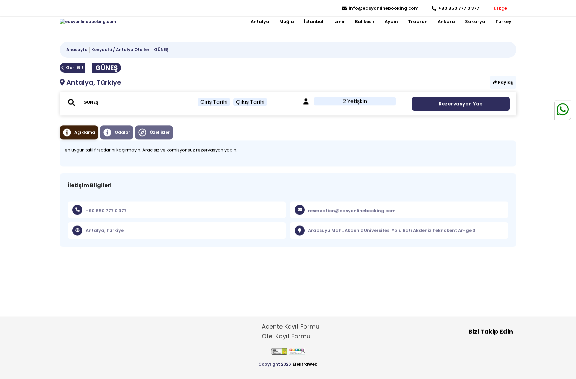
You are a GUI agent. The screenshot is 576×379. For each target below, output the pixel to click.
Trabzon (418, 21)
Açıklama (84, 132)
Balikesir (365, 21)
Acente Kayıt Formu (290, 326)
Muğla (286, 21)
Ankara (446, 21)
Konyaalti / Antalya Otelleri (120, 49)
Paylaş (505, 82)
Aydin (391, 21)
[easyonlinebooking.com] (88, 22)
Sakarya (475, 21)
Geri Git (75, 67)
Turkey (503, 21)
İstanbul (313, 21)
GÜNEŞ (161, 49)
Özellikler (160, 132)
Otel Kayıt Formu (286, 336)
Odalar (122, 132)
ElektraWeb (305, 364)
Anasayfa (77, 49)
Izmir (339, 21)
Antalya (260, 21)
